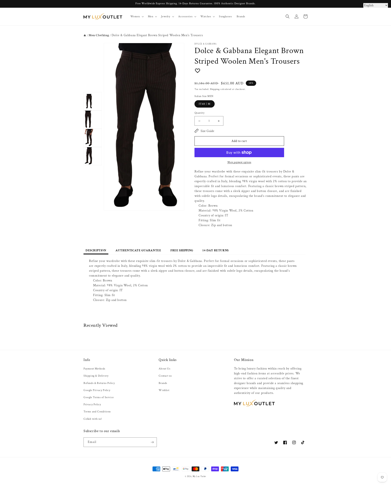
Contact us (165, 376)
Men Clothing (99, 35)
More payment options (239, 162)
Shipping (215, 89)
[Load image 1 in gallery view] (92, 101)
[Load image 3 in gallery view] (92, 138)
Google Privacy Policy (96, 390)
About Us (164, 368)
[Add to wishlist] (197, 70)
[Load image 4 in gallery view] (92, 156)
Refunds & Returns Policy (99, 383)
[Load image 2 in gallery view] (92, 119)
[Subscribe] (152, 442)
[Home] (84, 35)
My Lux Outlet (199, 476)
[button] (136, 16)
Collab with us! (92, 419)
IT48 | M (204, 104)
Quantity (199, 113)
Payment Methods (94, 368)
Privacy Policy (92, 404)
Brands (163, 383)
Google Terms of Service (98, 397)
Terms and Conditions (97, 411)
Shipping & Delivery (95, 376)
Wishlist (164, 390)
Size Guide (207, 131)
